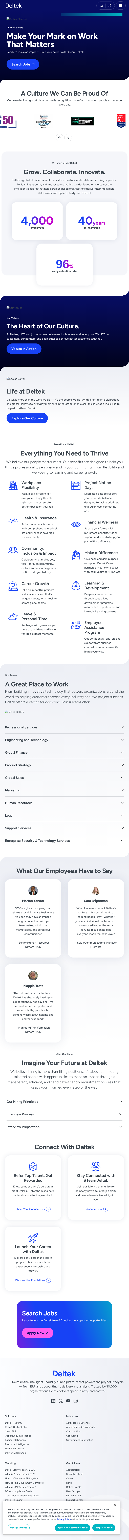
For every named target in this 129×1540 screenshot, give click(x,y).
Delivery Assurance (15, 1452)
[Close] (115, 1504)
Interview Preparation (23, 1127)
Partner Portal (73, 1495)
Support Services (18, 828)
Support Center (74, 1500)
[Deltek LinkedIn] (53, 1400)
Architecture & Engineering (80, 1427)
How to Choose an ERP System (21, 1478)
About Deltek (73, 1469)
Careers (70, 1478)
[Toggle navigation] (121, 5)
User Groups (73, 1491)
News (69, 1482)
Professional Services (21, 727)
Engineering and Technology (26, 740)
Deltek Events (73, 1487)
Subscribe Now (93, 1209)
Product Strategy (18, 765)
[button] (59, 137)
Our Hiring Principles (22, 1101)
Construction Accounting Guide (22, 1495)
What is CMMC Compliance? (20, 1487)
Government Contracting (79, 1440)
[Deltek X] (61, 1400)
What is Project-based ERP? (20, 1474)
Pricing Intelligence (15, 1440)
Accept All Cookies (103, 1527)
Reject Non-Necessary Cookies (72, 1527)
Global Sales (14, 777)
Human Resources (18, 803)
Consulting (72, 1435)
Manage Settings (18, 1527)
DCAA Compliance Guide (18, 1491)
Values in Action (24, 349)
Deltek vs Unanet (14, 1500)
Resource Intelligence (17, 1444)
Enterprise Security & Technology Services (37, 840)
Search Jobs (20, 64)
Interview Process (20, 1114)
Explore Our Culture (27, 418)
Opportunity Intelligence (18, 1435)
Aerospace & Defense (78, 1422)
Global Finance (16, 752)
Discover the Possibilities (30, 1280)
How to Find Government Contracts (24, 1482)
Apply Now (35, 1333)
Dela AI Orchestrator (16, 1427)
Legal (9, 815)
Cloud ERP (10, 1431)
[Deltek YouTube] (68, 1400)
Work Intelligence (14, 1448)
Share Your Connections (30, 1209)
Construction (73, 1431)
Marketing (12, 790)
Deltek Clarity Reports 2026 (20, 1469)
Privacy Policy (64, 1519)
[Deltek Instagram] (76, 1400)
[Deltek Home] (13, 5)
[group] (43, 121)
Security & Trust (74, 1474)
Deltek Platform (13, 1422)
